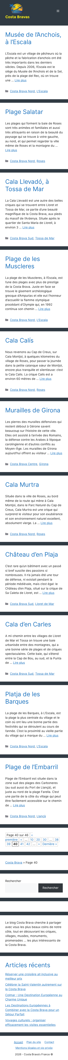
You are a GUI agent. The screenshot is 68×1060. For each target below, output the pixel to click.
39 (8, 844)
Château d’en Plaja (31, 554)
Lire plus (21, 80)
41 (22, 844)
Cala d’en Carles (28, 624)
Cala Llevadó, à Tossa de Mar (27, 185)
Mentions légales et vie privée (34, 1047)
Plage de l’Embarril (31, 766)
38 (56, 839)
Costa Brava (13, 862)
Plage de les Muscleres (22, 262)
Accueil (18, 1042)
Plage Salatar (24, 111)
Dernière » (50, 844)
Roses (41, 161)
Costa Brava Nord (22, 91)
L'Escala (42, 91)
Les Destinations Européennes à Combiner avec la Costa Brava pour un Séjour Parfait (32, 1010)
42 (28, 844)
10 (31, 839)
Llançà (41, 816)
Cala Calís (19, 340)
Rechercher (13, 881)
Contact (49, 1042)
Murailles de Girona (32, 410)
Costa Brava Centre (23, 464)
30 (45, 839)
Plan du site (34, 1042)
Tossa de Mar (44, 238)
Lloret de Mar (44, 604)
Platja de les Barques (22, 697)
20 (38, 839)
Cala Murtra (22, 484)
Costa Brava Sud (21, 238)
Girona (43, 464)
